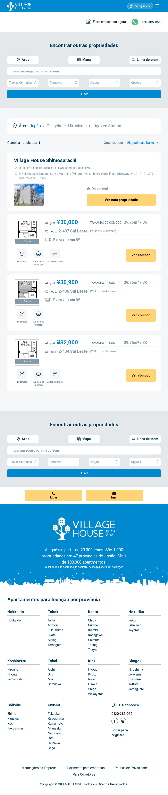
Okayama (135, 674)
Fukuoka (54, 714)
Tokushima (15, 728)
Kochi (11, 723)
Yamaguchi (136, 689)
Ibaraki (93, 630)
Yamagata (54, 645)
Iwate (52, 635)
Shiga (92, 689)
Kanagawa (95, 635)
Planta (27, 241)
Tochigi (93, 645)
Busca (84, 94)
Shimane (134, 679)
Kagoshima (56, 719)
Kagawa (13, 719)
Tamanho (56, 82)
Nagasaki (54, 733)
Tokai (52, 661)
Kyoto (92, 674)
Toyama (134, 630)
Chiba (92, 620)
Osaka (92, 684)
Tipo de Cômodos (20, 82)
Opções (136, 82)
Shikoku (14, 705)
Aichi (51, 669)
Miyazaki (54, 728)
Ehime (11, 714)
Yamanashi (15, 679)
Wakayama (95, 694)
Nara (91, 679)
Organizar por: (114, 143)
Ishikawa (134, 625)
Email (114, 497)
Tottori (133, 684)
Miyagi (52, 640)
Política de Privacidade (131, 768)
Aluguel (95, 82)
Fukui (132, 620)
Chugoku (136, 661)
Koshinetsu (16, 661)
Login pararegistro (119, 732)
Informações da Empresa (38, 768)
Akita (51, 620)
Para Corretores (84, 774)
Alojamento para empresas (85, 768)
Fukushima (55, 630)
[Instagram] (123, 721)
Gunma (93, 625)
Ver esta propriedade (121, 200)
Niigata (12, 674)
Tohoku (54, 612)
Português (140, 6)
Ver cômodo (141, 255)
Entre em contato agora (109, 22)
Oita (50, 738)
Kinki (92, 661)
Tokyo (92, 650)
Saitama (94, 640)
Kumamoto (55, 723)
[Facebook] (114, 721)
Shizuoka (54, 684)
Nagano (12, 669)
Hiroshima (135, 669)
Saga (51, 748)
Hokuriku (136, 612)
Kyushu (54, 705)
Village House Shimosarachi (45, 160)
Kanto (93, 612)
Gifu (50, 674)
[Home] (84, 528)
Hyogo (93, 669)
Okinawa (54, 743)
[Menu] (157, 6)
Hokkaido (15, 612)
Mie (50, 679)
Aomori (53, 625)
